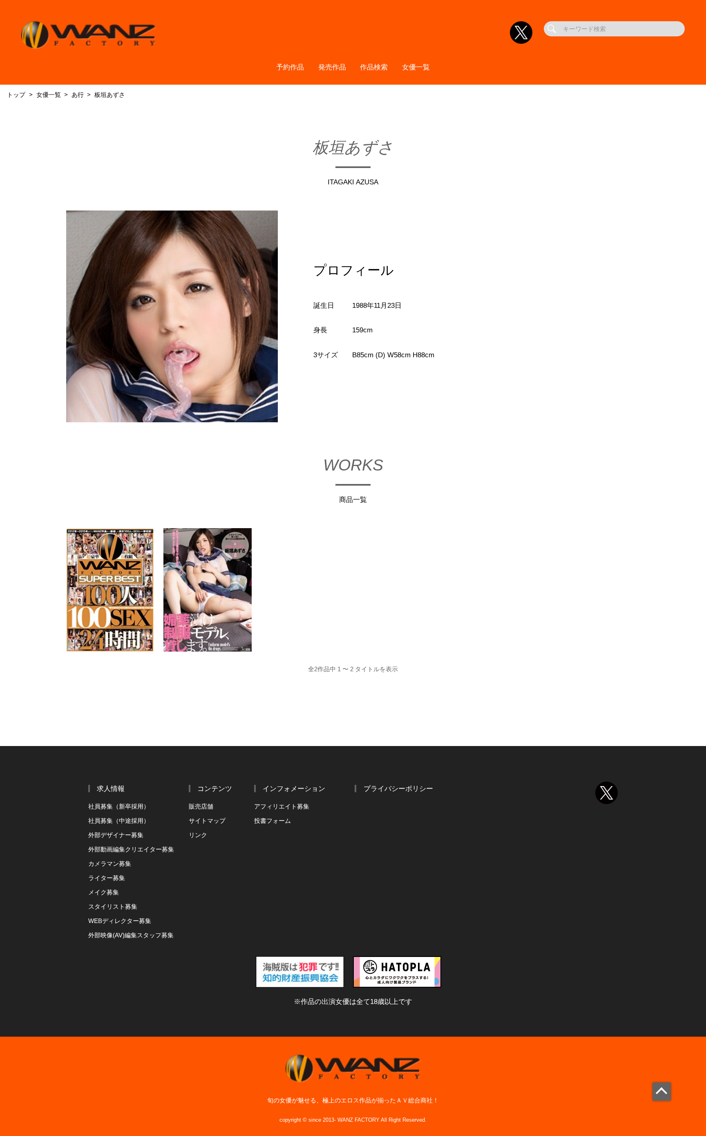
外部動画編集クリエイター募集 (131, 849)
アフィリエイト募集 (281, 806)
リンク (198, 834)
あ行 (77, 94)
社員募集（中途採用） (119, 820)
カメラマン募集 (109, 863)
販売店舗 (201, 806)
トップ (16, 94)
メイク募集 (103, 892)
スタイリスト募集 (112, 906)
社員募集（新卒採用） (119, 806)
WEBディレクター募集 (119, 920)
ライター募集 (106, 877)
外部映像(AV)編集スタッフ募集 (131, 935)
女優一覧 (416, 67)
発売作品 (332, 67)
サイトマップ (207, 820)
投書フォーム (272, 820)
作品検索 (374, 67)
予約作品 (290, 67)
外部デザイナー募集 (115, 834)
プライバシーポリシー (398, 788)
